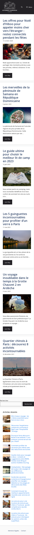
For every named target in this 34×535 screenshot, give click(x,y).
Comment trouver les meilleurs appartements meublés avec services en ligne (20, 494)
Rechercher (4, 400)
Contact (23, 531)
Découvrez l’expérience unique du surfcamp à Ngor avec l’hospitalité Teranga (19, 428)
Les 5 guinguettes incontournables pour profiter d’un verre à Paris (15, 219)
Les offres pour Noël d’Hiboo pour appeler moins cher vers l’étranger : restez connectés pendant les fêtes (17, 29)
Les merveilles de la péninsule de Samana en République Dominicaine (16, 94)
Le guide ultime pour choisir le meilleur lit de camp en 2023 (16, 156)
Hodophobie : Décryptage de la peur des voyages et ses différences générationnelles (20, 470)
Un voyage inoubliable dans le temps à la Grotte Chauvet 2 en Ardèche (15, 281)
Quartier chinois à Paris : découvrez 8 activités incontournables (15, 346)
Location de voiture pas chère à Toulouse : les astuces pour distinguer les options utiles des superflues (20, 517)
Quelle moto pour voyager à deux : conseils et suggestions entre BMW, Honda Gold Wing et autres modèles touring (21, 459)
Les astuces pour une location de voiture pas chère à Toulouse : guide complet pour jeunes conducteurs (20, 505)
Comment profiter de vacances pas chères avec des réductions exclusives (20, 447)
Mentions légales (13, 531)
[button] (21, 7)
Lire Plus (7, 75)
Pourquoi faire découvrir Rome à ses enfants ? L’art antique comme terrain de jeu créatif (21, 438)
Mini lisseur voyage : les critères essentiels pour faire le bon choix (20, 418)
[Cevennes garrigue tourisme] (9, 7)
